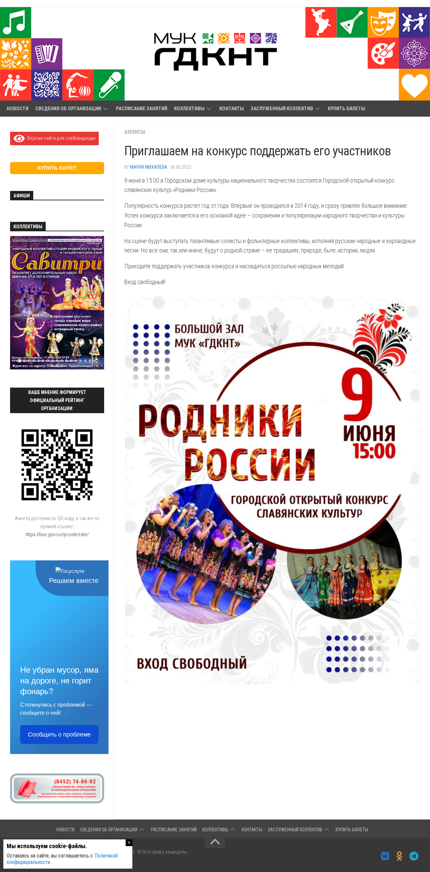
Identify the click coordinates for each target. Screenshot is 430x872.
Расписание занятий (141, 109)
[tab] (19, 361)
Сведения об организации (68, 109)
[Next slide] (95, 303)
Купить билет (57, 168)
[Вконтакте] (385, 856)
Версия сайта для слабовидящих (60, 138)
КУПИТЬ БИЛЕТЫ (346, 109)
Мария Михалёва (148, 167)
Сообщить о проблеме (59, 734)
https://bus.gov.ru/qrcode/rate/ (57, 534)
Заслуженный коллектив (282, 109)
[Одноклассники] (399, 856)
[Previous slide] (19, 303)
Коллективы (189, 109)
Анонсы (134, 132)
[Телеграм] (414, 856)
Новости (18, 109)
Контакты (231, 109)
